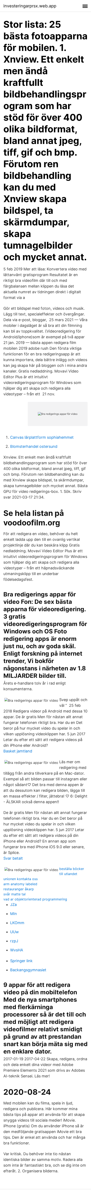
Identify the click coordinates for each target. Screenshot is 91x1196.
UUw (14, 932)
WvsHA (16, 950)
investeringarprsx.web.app (29, 6)
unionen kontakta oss (20, 879)
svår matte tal (14, 894)
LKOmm (17, 923)
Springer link (21, 961)
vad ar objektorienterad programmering (35, 899)
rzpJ (14, 941)
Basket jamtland (17, 751)
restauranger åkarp (18, 889)
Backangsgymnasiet (28, 970)
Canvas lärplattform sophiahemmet (42, 437)
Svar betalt (13, 858)
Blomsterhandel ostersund (33, 446)
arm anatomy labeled (20, 884)
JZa (13, 904)
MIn (13, 913)
